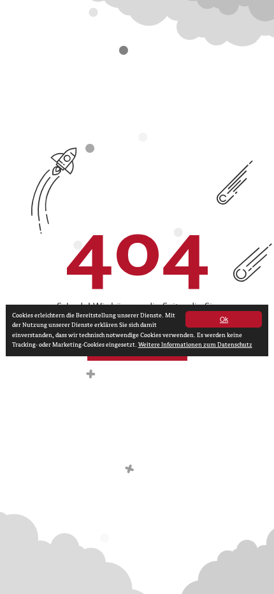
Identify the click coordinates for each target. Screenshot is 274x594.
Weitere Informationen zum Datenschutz (195, 345)
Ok (224, 319)
